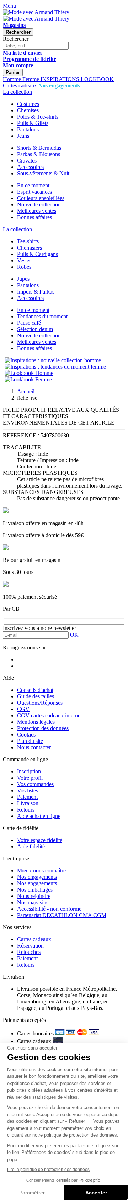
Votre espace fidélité (39, 840)
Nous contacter (34, 747)
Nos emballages (35, 890)
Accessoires (30, 167)
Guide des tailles (35, 696)
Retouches (29, 952)
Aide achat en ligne (38, 816)
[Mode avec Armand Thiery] (36, 12)
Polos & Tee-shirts (37, 117)
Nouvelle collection (39, 204)
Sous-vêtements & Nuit (43, 173)
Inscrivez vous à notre (39, 628)
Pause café (29, 323)
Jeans (23, 136)
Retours (25, 810)
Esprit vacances (34, 192)
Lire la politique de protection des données (48, 1169)
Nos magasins (32, 902)
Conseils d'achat (35, 690)
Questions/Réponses (40, 703)
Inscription (29, 771)
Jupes (23, 279)
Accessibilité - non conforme (49, 909)
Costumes (28, 104)
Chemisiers (29, 248)
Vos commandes (35, 784)
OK (74, 635)
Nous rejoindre (33, 896)
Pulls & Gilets (32, 123)
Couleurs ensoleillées (40, 198)
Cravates (27, 161)
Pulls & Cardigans (37, 254)
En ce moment (33, 185)
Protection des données (43, 728)
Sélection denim (35, 329)
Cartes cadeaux (34, 939)
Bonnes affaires (34, 217)
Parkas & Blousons (38, 154)
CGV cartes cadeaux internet (49, 715)
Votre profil (30, 778)
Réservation (30, 946)
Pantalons (28, 129)
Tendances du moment (42, 316)
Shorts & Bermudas (39, 148)
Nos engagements (37, 877)
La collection (17, 92)
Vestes (24, 260)
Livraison (27, 803)
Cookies (26, 735)
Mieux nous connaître (41, 871)
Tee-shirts (28, 241)
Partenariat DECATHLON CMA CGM (61, 915)
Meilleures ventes (36, 211)
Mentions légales (36, 722)
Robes (24, 267)
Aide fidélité (31, 846)
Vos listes (27, 790)
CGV (23, 709)
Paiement (27, 797)
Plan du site (30, 741)
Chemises (28, 110)
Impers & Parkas (35, 292)
